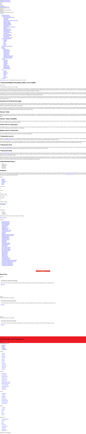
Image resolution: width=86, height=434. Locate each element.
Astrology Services (6, 16)
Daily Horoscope (6, 49)
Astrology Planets (6, 65)
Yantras (5, 41)
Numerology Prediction (7, 22)
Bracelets (3, 413)
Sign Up (3, 5)
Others (5, 45)
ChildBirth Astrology (7, 31)
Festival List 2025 (4, 403)
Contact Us (3, 78)
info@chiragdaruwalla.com (7, 1)
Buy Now (1, 341)
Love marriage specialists (8, 138)
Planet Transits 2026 (7, 68)
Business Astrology (7, 21)
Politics (5, 75)
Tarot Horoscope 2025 (5, 384)
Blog (2, 69)
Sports (5, 76)
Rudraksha (5, 40)
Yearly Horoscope (6, 52)
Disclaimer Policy (4, 430)
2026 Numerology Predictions (8, 56)
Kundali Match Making (7, 23)
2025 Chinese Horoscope (5, 386)
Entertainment (4, 181)
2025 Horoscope (4, 380)
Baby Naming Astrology (7, 34)
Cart (0, 3)
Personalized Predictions (7, 24)
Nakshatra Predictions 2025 (6, 383)
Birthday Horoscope (7, 53)
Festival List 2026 (6, 66)
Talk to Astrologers (5, 15)
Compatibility (6, 63)
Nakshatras (5, 64)
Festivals (3, 182)
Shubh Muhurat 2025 (5, 400)
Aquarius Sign (4, 367)
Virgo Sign (3, 360)
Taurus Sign (3, 354)
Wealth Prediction (6, 36)
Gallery (3, 423)
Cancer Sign (3, 357)
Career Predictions (7, 147)
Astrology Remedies (6, 38)
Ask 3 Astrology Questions (8, 35)
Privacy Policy (4, 424)
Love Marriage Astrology (7, 30)
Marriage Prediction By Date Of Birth (9, 26)
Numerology (5, 62)
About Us (3, 47)
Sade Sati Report (6, 25)
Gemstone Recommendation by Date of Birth (11, 20)
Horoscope (3, 48)
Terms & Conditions (4, 426)
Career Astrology (6, 18)
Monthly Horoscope (7, 51)
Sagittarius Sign (4, 364)
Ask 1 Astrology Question (8, 32)
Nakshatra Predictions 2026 (8, 55)
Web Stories (5, 77)
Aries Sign (3, 353)
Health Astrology (6, 33)
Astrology (5, 70)
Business (5, 71)
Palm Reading (6, 19)
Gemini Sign (3, 356)
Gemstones (5, 39)
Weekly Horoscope (7, 50)
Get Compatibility (3, 204)
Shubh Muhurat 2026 (7, 67)
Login (1, 5)
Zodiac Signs (6, 61)
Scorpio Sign (3, 363)
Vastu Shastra (6, 60)
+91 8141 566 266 (7, 0)
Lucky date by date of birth (8, 37)
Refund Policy (4, 427)
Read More (2, 284)
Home (1, 80)
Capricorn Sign (4, 366)
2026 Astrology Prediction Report (9, 17)
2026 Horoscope (6, 54)
